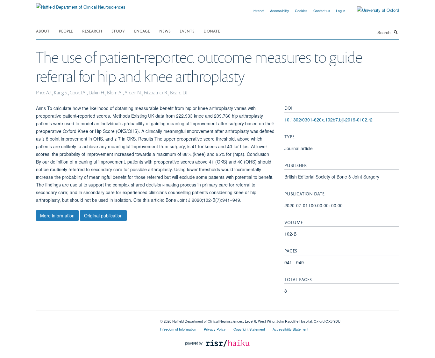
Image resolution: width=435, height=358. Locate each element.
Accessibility (279, 10)
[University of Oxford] (373, 10)
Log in (340, 10)
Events (187, 30)
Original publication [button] (103, 215)
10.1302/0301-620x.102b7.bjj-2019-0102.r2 (328, 119)
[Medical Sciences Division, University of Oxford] (93, 318)
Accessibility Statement (290, 329)
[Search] (395, 31)
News (164, 30)
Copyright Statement (249, 329)
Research (92, 30)
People (66, 30)
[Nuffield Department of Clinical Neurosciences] (80, 5)
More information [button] (57, 215)
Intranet (258, 10)
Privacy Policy (215, 329)
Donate (211, 30)
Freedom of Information (178, 329)
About (43, 30)
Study (118, 30)
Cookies (301, 10)
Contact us (321, 10)
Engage (142, 30)
